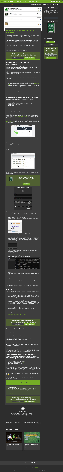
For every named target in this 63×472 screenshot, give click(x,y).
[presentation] (14, 437)
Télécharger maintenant (29, 57)
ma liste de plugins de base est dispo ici (20, 116)
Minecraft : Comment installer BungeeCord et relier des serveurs (31, 446)
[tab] (22, 450)
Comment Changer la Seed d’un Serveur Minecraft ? (17, 315)
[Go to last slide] (7, 441)
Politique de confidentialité (28, 462)
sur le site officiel (26, 253)
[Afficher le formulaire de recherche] (57, 4)
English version (40, 462)
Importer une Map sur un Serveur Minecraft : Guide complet (12, 422)
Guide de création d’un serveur (36, 4)
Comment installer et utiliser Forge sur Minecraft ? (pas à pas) (27, 150)
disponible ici (22, 49)
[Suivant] (38, 441)
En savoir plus (26, 183)
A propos (21, 462)
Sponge (22, 362)
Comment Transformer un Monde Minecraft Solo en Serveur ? (32, 422)
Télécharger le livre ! (51, 41)
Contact (35, 462)
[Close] (62, 0)
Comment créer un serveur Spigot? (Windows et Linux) (17, 314)
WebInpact (36, 467)
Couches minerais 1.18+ (47, 4)
